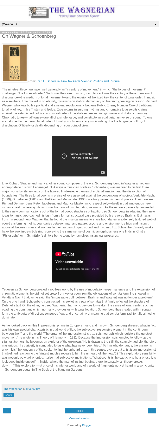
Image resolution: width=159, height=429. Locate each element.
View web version (79, 418)
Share (8, 395)
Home (79, 411)
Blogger (87, 425)
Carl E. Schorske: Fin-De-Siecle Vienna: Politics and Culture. (78, 81)
